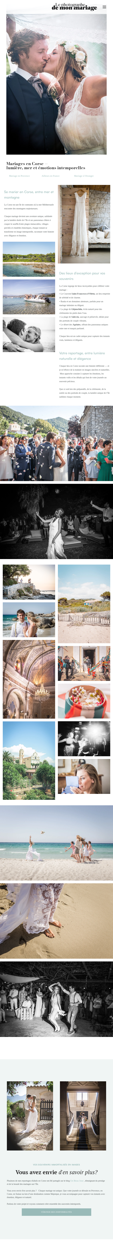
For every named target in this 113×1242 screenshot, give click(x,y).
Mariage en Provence (19, 176)
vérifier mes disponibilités (56, 1212)
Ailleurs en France (51, 176)
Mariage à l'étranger (84, 176)
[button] (104, 7)
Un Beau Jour (77, 1180)
